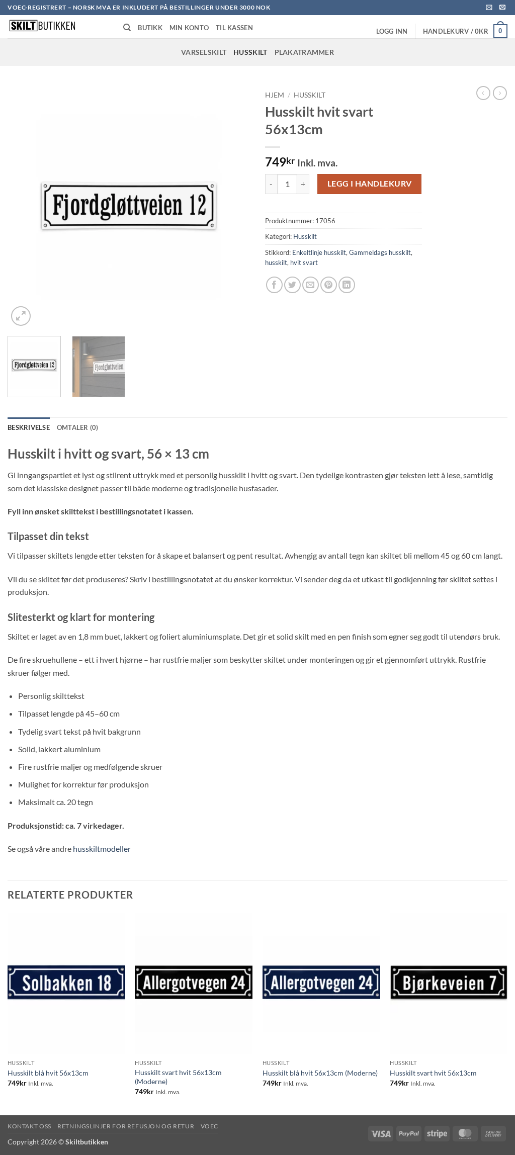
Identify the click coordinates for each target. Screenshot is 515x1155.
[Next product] (483, 93)
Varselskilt (203, 52)
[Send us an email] (502, 7)
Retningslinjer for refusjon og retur (125, 1126)
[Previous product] (500, 93)
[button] (489, 7)
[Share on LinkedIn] (346, 285)
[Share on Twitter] (292, 285)
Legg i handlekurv (369, 183)
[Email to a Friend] (310, 285)
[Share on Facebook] (274, 285)
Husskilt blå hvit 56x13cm (48, 1073)
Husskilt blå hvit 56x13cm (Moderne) (320, 1073)
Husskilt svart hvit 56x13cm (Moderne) (178, 1077)
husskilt (276, 262)
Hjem (274, 95)
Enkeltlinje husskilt (319, 252)
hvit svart (304, 262)
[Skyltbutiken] (58, 26)
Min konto (189, 28)
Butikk (150, 28)
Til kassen (234, 28)
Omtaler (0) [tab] (78, 427)
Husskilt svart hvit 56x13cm (433, 1073)
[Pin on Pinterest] (328, 285)
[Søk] (127, 27)
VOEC (209, 1126)
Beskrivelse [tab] (29, 427)
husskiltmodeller (102, 848)
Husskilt (250, 52)
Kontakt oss (29, 1126)
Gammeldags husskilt (380, 252)
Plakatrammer (304, 52)
